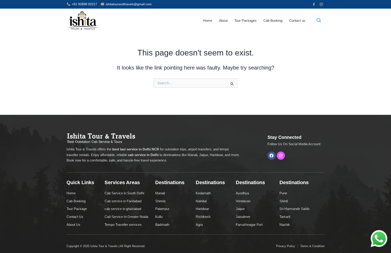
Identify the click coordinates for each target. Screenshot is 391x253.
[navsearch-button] (318, 20)
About (223, 20)
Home (207, 20)
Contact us (297, 20)
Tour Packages (245, 20)
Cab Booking (272, 20)
